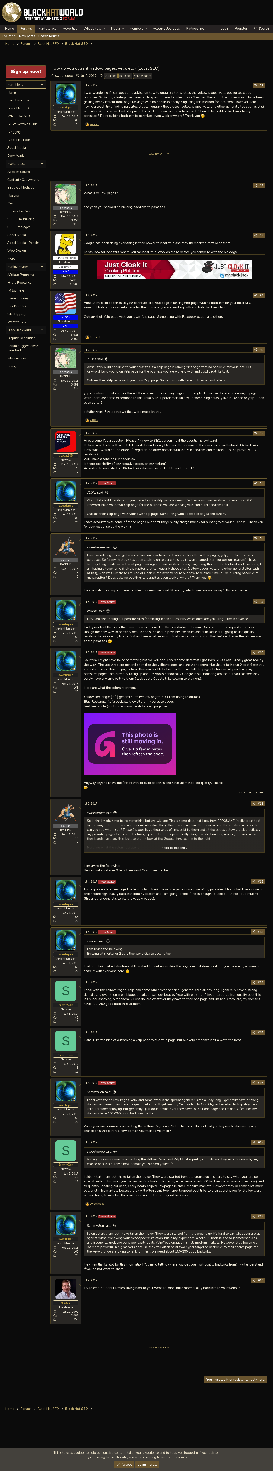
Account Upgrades (166, 28)
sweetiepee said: (99, 547)
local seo (110, 76)
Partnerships (195, 28)
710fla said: (95, 359)
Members (136, 28)
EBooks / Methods (20, 187)
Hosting (13, 195)
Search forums (48, 36)
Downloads (15, 155)
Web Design (16, 251)
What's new (92, 28)
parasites (125, 76)
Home (9, 28)
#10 (260, 653)
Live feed (9, 36)
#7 (261, 483)
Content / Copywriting (23, 180)
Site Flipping (16, 314)
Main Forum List (19, 100)
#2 (261, 186)
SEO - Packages (18, 227)
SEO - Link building (21, 219)
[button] (105, 29)
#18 (260, 1216)
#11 (260, 804)
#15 (260, 1033)
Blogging (14, 132)
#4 (261, 295)
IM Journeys (16, 290)
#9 (261, 602)
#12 (260, 882)
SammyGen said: (99, 1092)
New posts (27, 36)
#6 (261, 433)
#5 (261, 350)
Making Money (18, 298)
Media (115, 28)
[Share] (255, 85)
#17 (260, 1142)
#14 (260, 982)
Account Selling (18, 172)
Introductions (16, 358)
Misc (10, 203)
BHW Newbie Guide (22, 124)
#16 (260, 1083)
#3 (261, 235)
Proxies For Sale (19, 211)
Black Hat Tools (18, 140)
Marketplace (47, 28)
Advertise (70, 28)
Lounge (13, 366)
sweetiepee (64, 76)
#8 (261, 538)
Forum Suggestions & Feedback (23, 348)
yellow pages (142, 76)
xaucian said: (96, 611)
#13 (260, 932)
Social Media (16, 148)
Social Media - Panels (23, 243)
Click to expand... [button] (174, 847)
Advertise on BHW (159, 154)
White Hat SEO (18, 116)
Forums (26, 28)
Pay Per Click (16, 306)
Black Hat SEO (18, 108)
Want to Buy (16, 322)
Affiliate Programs (20, 275)
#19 (260, 1280)
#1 (261, 85)
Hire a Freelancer (20, 282)
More (11, 258)
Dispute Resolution (21, 338)
